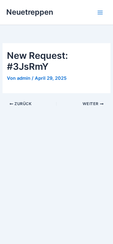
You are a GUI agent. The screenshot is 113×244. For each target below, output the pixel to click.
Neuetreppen (29, 12)
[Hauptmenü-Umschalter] (100, 12)
